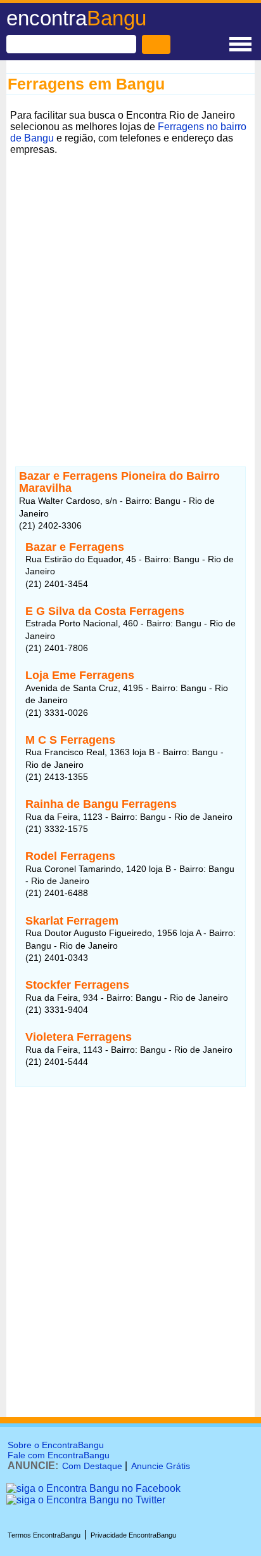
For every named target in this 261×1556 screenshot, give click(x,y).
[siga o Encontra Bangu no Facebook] (93, 1488)
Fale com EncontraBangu (59, 1455)
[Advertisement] (130, 290)
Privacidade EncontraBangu (133, 1535)
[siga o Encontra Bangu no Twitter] (85, 1499)
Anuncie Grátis (160, 1466)
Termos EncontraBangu (44, 1535)
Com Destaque (92, 1466)
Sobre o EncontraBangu (56, 1445)
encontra (76, 18)
